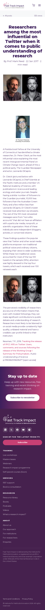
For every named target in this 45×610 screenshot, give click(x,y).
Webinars (7, 463)
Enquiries (7, 542)
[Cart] (33, 5)
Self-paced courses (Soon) (15, 472)
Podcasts (7, 506)
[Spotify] (29, 429)
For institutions (9, 533)
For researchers (10, 538)
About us (7, 525)
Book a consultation (12, 487)
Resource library (10, 497)
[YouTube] (23, 429)
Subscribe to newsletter (22, 397)
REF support (8, 483)
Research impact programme (16, 468)
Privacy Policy (27, 599)
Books (6, 502)
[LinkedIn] (5, 429)
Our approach (9, 529)
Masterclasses (9, 459)
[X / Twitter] (11, 429)
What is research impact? (14, 514)
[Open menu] (39, 5)
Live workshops (10, 455)
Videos (6, 510)
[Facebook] (17, 429)
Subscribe (22, 442)
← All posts (7, 16)
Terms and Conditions (11, 599)
